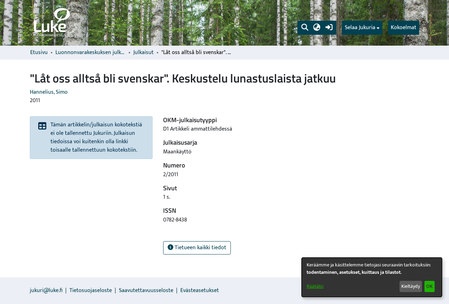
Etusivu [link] (39, 52)
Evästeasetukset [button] (199, 290)
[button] (304, 28)
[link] (51, 23)
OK (429, 286)
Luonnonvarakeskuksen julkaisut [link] (90, 52)
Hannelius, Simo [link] (49, 92)
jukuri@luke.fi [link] (46, 290)
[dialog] (372, 277)
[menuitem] (362, 28)
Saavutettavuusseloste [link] (146, 290)
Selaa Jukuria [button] (360, 28)
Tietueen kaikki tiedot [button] (199, 247)
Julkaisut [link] (143, 52)
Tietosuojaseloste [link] (90, 290)
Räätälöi (315, 286)
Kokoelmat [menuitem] (403, 27)
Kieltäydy (410, 286)
